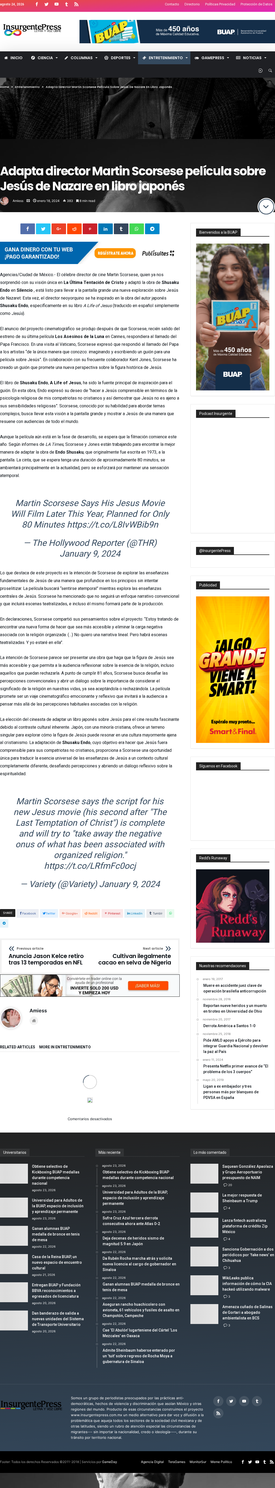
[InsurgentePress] (36, 19)
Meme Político (221, 1462)
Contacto (172, 4)
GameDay (109, 1462)
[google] (59, 228)
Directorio (192, 4)
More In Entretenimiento (65, 1047)
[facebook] (27, 228)
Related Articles (17, 1047)
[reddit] (74, 228)
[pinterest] (90, 228)
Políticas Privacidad (220, 4)
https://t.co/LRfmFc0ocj (90, 866)
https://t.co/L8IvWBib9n (112, 524)
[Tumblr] (66, 4)
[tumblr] (121, 228)
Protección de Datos (256, 4)
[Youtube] (56, 4)
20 (230, 1185)
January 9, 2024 (90, 554)
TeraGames (176, 1462)
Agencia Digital (152, 1462)
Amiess (18, 201)
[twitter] (43, 228)
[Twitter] (46, 4)
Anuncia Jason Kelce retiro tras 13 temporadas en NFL (46, 956)
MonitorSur (198, 1462)
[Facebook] (36, 4)
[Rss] (76, 4)
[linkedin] (105, 228)
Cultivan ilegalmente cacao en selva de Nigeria (134, 956)
